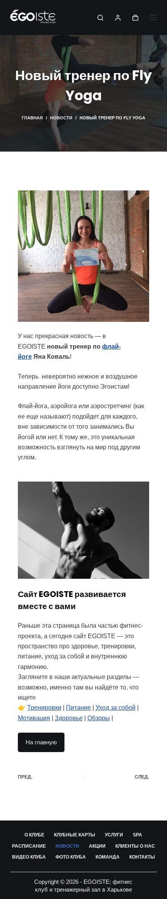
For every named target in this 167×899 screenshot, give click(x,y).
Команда (108, 857)
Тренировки (44, 707)
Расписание (29, 846)
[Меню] (153, 17)
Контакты (142, 857)
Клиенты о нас (135, 846)
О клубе (34, 835)
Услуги (114, 835)
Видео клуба (29, 857)
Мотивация (34, 718)
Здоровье (69, 718)
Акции (97, 846)
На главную (41, 742)
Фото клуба (71, 857)
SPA (137, 835)
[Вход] (118, 18)
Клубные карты (74, 835)
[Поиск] (100, 18)
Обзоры (98, 718)
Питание (78, 707)
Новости (67, 846)
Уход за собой (116, 707)
